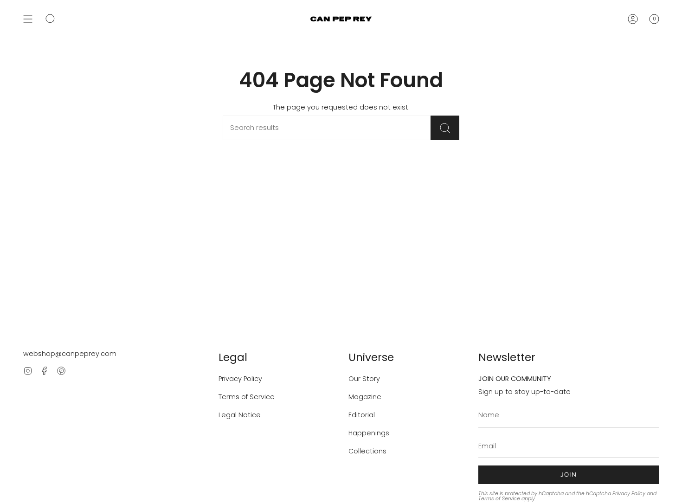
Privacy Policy (240, 378)
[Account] (632, 19)
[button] (50, 19)
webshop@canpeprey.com (69, 353)
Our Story (364, 378)
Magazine (364, 396)
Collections (367, 451)
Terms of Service (247, 396)
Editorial (361, 415)
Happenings (368, 433)
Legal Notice (240, 415)
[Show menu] (28, 19)
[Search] (445, 128)
